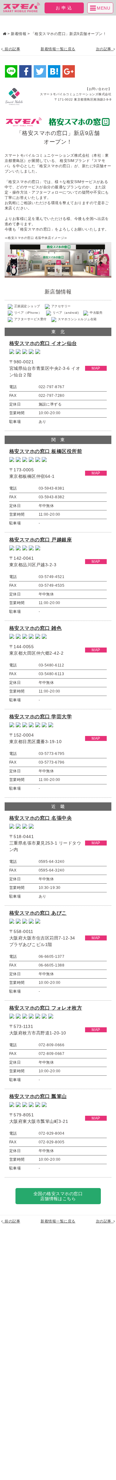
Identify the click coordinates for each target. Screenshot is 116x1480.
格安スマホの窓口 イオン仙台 (43, 343)
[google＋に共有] (68, 71)
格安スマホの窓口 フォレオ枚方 (45, 1008)
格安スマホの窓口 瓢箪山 (38, 1096)
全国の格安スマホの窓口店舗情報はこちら (58, 1196)
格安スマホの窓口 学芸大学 (40, 716)
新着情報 (18, 34)
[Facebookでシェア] (25, 71)
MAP (96, 368)
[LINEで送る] (11, 71)
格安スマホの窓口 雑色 (35, 628)
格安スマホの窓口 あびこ (38, 913)
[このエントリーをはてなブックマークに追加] (54, 71)
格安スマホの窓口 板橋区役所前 (45, 451)
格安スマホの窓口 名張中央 (40, 818)
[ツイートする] (39, 71)
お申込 (64, 7)
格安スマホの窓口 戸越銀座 (40, 539)
